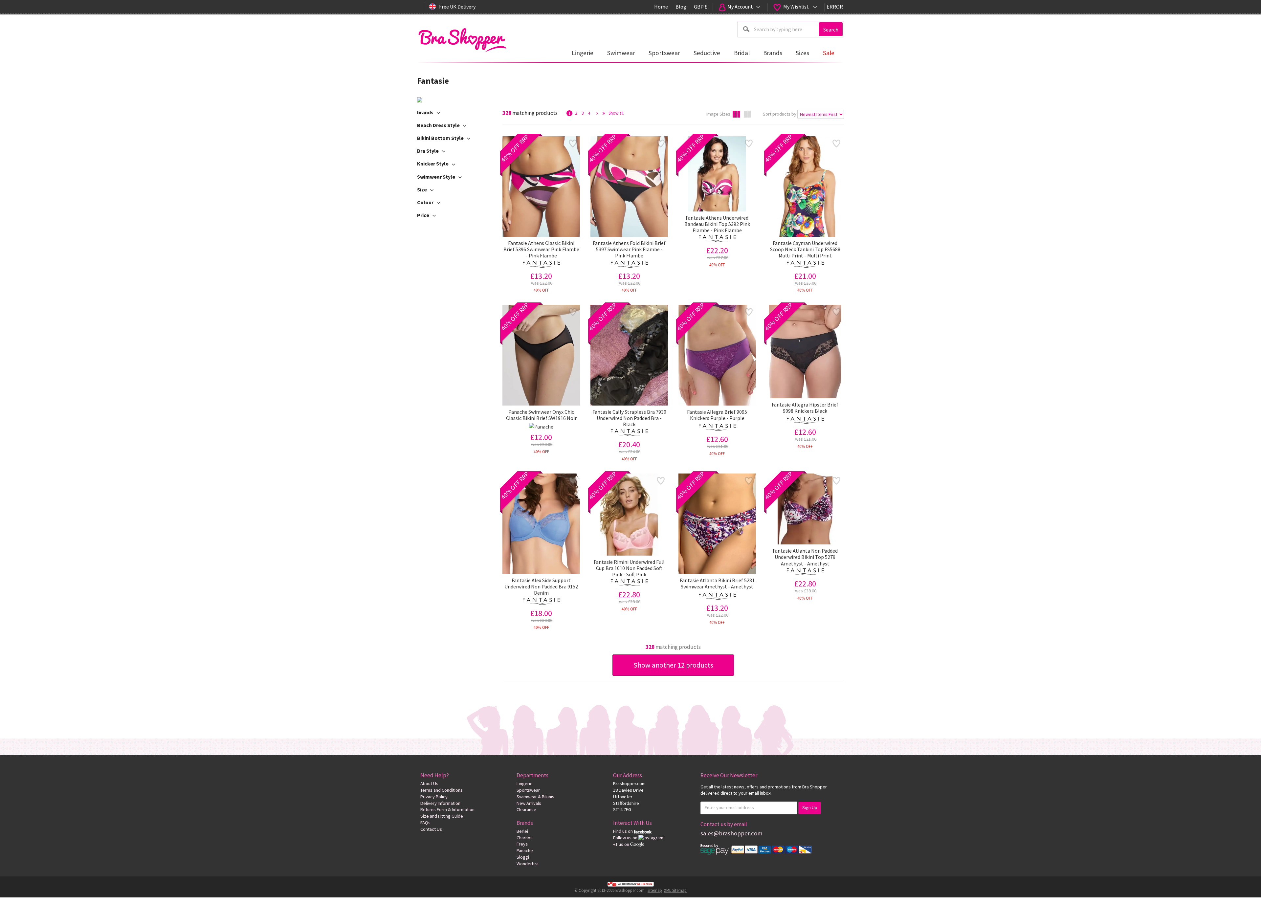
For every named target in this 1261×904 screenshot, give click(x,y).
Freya (522, 844)
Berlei (522, 831)
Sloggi (523, 857)
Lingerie (525, 783)
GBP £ (700, 6)
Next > (597, 113)
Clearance (526, 809)
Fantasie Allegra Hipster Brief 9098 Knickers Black (805, 408)
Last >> (604, 113)
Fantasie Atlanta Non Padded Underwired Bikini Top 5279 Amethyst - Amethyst (805, 557)
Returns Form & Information (447, 809)
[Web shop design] (630, 884)
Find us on (623, 831)
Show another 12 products (673, 665)
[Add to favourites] (572, 143)
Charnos (525, 838)
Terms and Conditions (441, 790)
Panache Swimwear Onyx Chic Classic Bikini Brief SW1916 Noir (541, 415)
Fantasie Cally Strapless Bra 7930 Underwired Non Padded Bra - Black (629, 418)
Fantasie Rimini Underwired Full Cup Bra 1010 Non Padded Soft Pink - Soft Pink (629, 568)
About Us (429, 783)
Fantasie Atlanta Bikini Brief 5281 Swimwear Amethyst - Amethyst (717, 583)
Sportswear (528, 790)
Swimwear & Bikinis (535, 797)
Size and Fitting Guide (441, 816)
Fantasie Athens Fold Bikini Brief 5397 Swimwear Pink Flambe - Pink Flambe (629, 249)
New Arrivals (529, 803)
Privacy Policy (434, 797)
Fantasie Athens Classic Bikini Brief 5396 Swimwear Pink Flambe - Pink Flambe (541, 249)
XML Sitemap (675, 890)
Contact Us (431, 829)
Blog (680, 6)
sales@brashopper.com (731, 833)
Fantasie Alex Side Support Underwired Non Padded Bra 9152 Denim (541, 586)
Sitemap (655, 890)
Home (661, 6)
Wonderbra (528, 864)
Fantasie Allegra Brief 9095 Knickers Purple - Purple (717, 415)
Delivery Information (440, 803)
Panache (525, 850)
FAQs (425, 823)
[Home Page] (462, 38)
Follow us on (625, 838)
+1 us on (621, 844)
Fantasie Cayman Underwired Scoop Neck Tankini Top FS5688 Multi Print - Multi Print (805, 249)
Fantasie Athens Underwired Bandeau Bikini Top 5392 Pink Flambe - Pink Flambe (717, 224)
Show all (616, 113)
